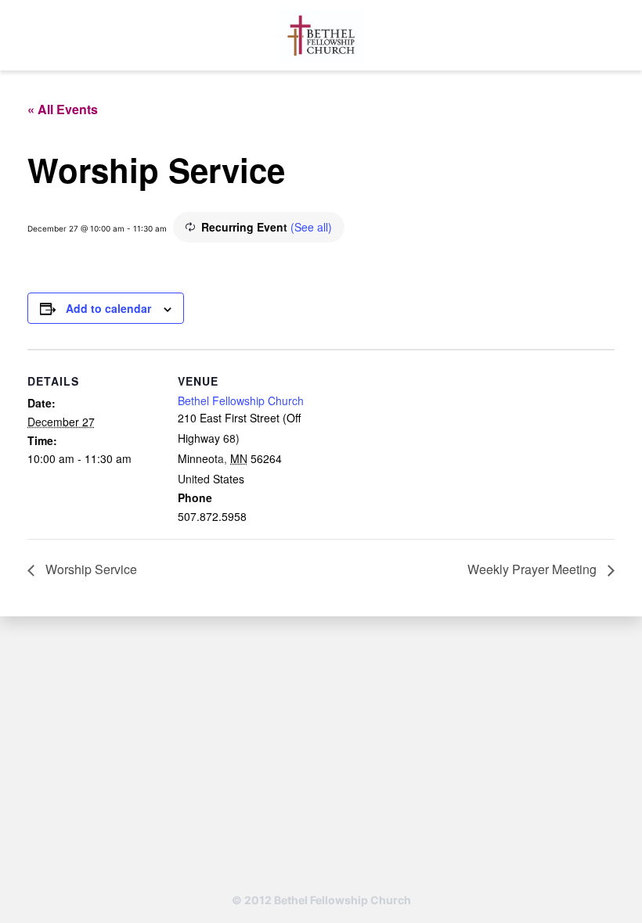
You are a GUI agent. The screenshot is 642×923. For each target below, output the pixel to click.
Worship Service (89, 569)
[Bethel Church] (321, 35)
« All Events (62, 109)
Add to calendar (108, 308)
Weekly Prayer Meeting (533, 569)
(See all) (311, 227)
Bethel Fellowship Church (241, 400)
